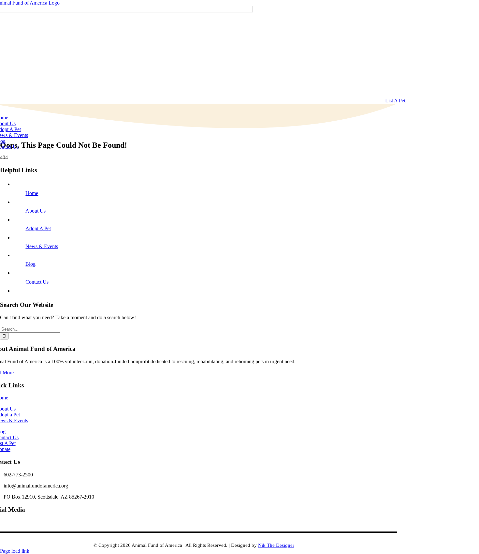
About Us (35, 211)
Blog (30, 264)
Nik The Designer (276, 545)
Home (31, 193)
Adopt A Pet (38, 228)
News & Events (41, 246)
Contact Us (37, 282)
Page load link (14, 551)
